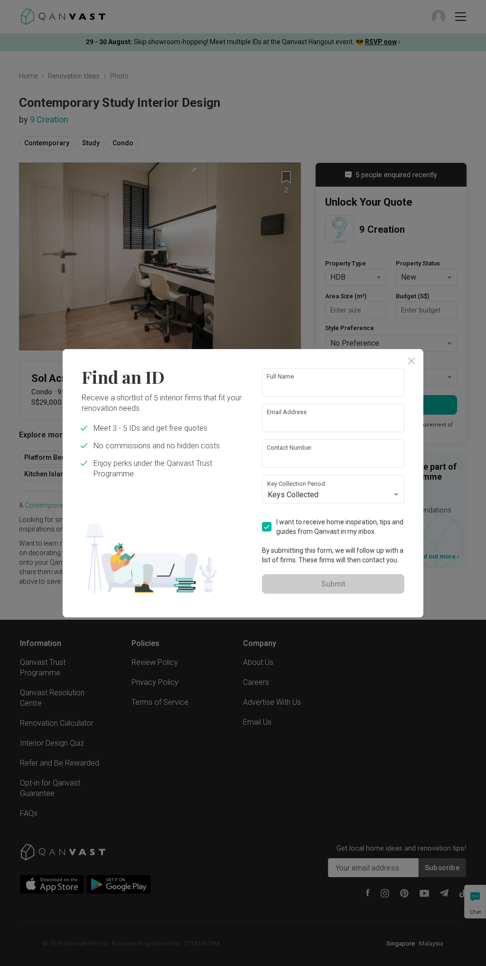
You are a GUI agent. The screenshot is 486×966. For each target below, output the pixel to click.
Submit (333, 583)
